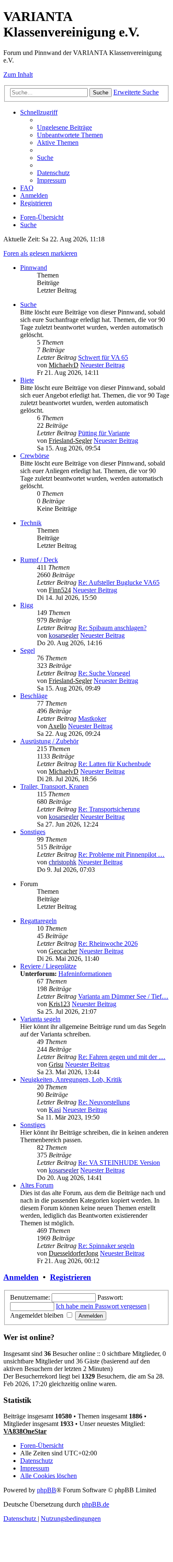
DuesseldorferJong (73, 1253)
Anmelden (21, 1277)
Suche (28, 304)
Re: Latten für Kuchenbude (114, 763)
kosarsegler (64, 635)
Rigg (26, 605)
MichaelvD (64, 365)
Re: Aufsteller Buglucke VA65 (119, 582)
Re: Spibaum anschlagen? (112, 627)
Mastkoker (92, 718)
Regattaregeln (38, 920)
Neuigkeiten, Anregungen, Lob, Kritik (71, 1079)
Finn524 (60, 590)
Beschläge (33, 695)
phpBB (46, 1490)
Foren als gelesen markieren (40, 253)
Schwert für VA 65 (103, 357)
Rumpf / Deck (39, 559)
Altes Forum (36, 1185)
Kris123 (59, 1003)
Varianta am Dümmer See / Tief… (123, 996)
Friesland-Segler (70, 440)
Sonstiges (32, 831)
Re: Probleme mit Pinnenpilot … (121, 854)
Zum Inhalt (18, 74)
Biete (27, 380)
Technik (31, 522)
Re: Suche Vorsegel (104, 673)
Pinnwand (33, 267)
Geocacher (63, 951)
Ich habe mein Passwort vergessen (101, 1306)
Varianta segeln (40, 1019)
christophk (62, 862)
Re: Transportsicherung (109, 809)
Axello (57, 726)
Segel (27, 650)
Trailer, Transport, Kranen (54, 786)
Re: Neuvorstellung (104, 1102)
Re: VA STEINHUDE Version (119, 1162)
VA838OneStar (25, 1431)
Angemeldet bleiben (37, 1315)
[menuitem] (64, 127)
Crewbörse (34, 455)
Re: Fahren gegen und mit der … (121, 1056)
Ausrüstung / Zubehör (49, 741)
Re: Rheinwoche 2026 (108, 943)
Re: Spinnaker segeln (106, 1245)
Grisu (56, 1064)
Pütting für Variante (104, 433)
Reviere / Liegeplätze (48, 966)
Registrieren (70, 1277)
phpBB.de (95, 1504)
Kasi (55, 1109)
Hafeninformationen (85, 973)
